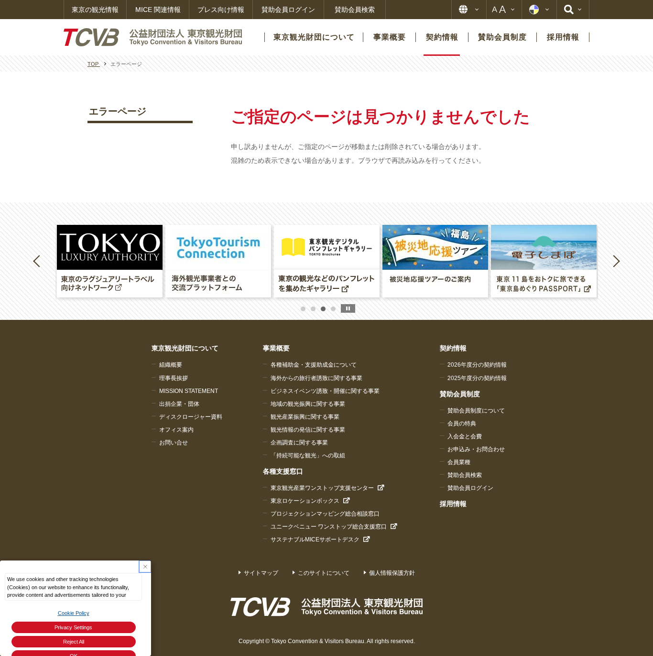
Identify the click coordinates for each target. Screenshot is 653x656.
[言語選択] (469, 9)
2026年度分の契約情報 (477, 364)
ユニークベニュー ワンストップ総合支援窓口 (329, 526)
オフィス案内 (176, 429)
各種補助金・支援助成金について (314, 364)
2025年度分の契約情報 (477, 378)
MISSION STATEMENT (188, 391)
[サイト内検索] (573, 9)
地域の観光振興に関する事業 (308, 404)
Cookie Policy (73, 613)
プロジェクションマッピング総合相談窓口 (325, 513)
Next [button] (616, 260)
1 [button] (303, 309)
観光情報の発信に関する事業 (308, 429)
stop (348, 308)
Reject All (73, 642)
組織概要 (170, 364)
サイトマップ (261, 573)
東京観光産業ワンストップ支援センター (322, 488)
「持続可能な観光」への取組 (308, 455)
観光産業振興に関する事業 (305, 416)
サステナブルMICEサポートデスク (315, 539)
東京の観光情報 (95, 9)
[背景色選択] (539, 9)
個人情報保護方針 (392, 573)
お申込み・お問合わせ (476, 449)
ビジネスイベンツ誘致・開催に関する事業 (325, 391)
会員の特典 (461, 423)
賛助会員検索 (355, 9)
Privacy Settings (73, 627)
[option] (109, 261)
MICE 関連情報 (158, 9)
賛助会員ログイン (288, 9)
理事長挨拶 (173, 378)
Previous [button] (38, 260)
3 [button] (323, 309)
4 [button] (333, 309)
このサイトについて (323, 573)
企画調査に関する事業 (299, 442)
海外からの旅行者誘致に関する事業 (316, 378)
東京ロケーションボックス (305, 500)
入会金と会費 (464, 436)
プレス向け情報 (220, 9)
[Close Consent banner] (145, 566)
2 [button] (313, 309)
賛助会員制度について (476, 410)
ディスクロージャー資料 (190, 416)
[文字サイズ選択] (504, 9)
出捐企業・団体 (179, 404)
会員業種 (458, 462)
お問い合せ (173, 442)
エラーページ (117, 111)
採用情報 (453, 504)
